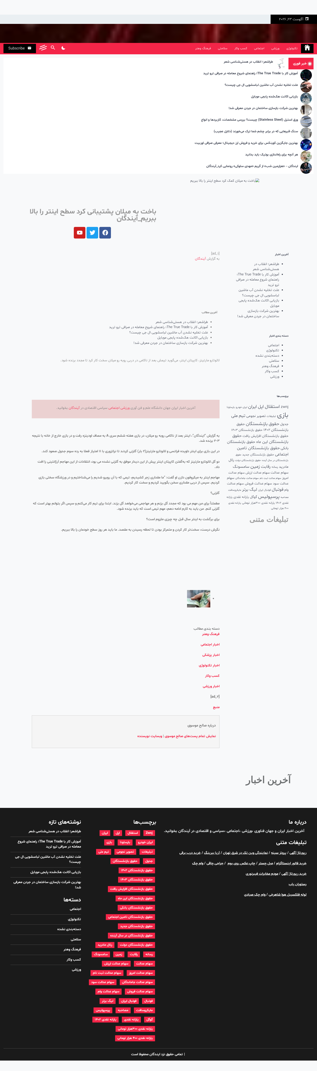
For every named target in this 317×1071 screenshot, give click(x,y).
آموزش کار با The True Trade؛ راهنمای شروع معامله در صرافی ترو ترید (250, 74)
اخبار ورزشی (211, 686)
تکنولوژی (292, 48)
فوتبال (277, 490)
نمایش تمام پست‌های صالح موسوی (190, 736)
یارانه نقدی (241, 497)
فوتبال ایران (264, 490)
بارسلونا (231, 407)
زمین (255, 466)
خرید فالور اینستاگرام (291, 863)
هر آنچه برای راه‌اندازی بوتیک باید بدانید (271, 155)
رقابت (266, 467)
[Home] (307, 48)
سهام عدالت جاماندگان (247, 478)
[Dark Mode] (63, 48)
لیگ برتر (249, 490)
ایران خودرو (241, 407)
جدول (284, 424)
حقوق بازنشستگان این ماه (135, 898)
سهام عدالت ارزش (258, 473)
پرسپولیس (269, 496)
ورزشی (275, 48)
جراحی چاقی (215, 863)
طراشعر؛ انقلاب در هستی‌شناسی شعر (248, 62)
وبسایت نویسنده (149, 736)
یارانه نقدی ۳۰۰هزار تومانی (258, 503)
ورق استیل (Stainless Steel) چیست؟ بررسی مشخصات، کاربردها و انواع (249, 120)
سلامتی (222, 48)
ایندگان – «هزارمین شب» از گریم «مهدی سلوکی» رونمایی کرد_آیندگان (252, 166)
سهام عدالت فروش (258, 483)
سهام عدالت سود (102, 982)
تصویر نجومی (256, 416)
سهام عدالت (279, 472)
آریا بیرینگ (212, 853)
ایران (252, 406)
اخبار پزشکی (211, 655)
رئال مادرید (105, 945)
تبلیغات (271, 416)
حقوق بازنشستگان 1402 (137, 870)
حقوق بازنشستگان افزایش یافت (265, 436)
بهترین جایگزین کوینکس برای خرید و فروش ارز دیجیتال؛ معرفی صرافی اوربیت (246, 143)
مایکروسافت (234, 490)
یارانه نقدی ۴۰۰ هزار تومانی (135, 1038)
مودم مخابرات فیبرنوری (262, 873)
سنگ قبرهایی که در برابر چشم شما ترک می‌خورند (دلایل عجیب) (256, 132)
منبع (216, 707)
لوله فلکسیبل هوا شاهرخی (288, 894)
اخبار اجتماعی (210, 644)
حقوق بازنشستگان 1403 (246, 430)
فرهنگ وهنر (203, 48)
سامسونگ (241, 466)
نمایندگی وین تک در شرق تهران (245, 853)
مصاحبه (284, 497)
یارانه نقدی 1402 (105, 1019)
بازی (282, 415)
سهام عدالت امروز (141, 973)
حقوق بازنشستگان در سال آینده (131, 935)
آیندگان (200, 258)
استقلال (272, 406)
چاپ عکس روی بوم (241, 863)
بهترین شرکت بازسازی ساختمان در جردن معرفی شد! (263, 108)
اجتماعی (259, 48)
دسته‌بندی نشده (267, 355)
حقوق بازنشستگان (262, 424)
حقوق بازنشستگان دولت (248, 460)
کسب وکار (240, 48)
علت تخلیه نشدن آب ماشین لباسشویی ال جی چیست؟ (261, 85)
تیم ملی (238, 416)
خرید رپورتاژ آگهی (294, 873)
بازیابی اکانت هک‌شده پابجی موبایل (274, 97)
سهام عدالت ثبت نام (270, 478)
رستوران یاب (298, 884)
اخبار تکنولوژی (209, 665)
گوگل (253, 497)
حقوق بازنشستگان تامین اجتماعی (130, 917)
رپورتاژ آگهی (298, 853)
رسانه (275, 467)
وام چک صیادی (254, 894)
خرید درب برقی (190, 853)
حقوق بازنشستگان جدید (258, 454)
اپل (261, 406)
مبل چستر (266, 863)
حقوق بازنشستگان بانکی (136, 908)
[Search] (53, 48)
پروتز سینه (278, 853)
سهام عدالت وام (108, 991)
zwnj (284, 407)
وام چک (197, 863)
